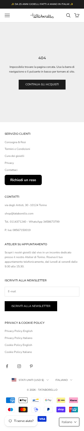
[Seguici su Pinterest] (31, 366)
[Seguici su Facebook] (7, 366)
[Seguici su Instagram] (19, 366)
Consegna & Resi (15, 142)
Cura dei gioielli (14, 156)
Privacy (9, 163)
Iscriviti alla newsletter (30, 306)
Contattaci (11, 170)
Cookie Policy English (18, 345)
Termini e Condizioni (17, 149)
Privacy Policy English (19, 331)
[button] (69, 422)
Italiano (61, 380)
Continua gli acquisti (42, 84)
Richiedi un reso (23, 180)
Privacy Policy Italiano (18, 338)
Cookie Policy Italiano (18, 352)
